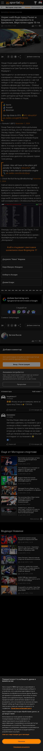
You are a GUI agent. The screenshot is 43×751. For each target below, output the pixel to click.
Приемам (21, 741)
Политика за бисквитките (21, 708)
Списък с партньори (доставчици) (15, 734)
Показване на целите (21, 747)
